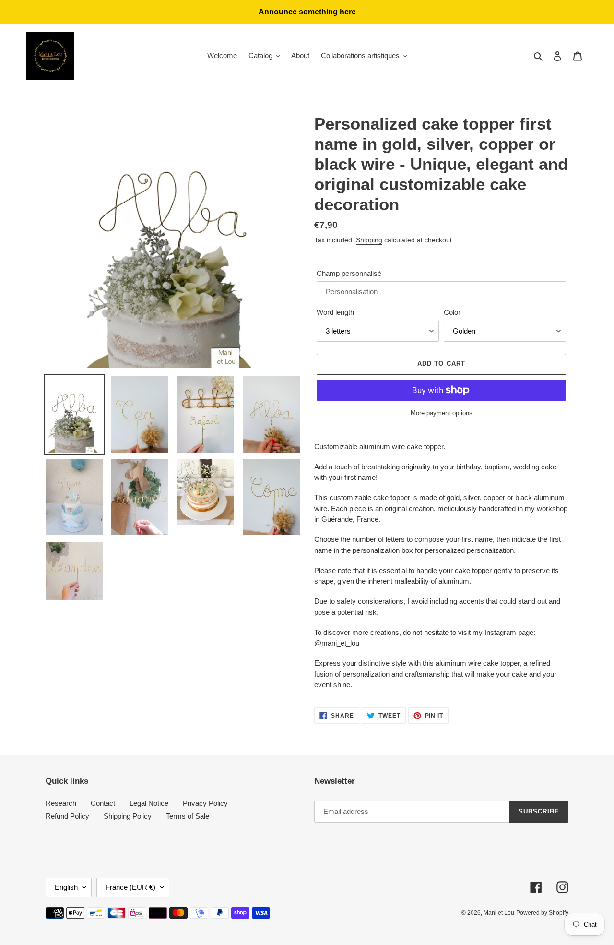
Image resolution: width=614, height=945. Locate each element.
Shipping (369, 240)
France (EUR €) (130, 887)
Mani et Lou (499, 912)
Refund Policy (67, 816)
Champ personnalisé (349, 273)
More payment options (441, 413)
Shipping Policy (128, 816)
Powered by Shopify (542, 912)
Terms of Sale (187, 816)
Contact (103, 803)
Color (452, 312)
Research (61, 803)
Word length (335, 312)
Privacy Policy (205, 803)
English (66, 887)
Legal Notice (149, 803)
